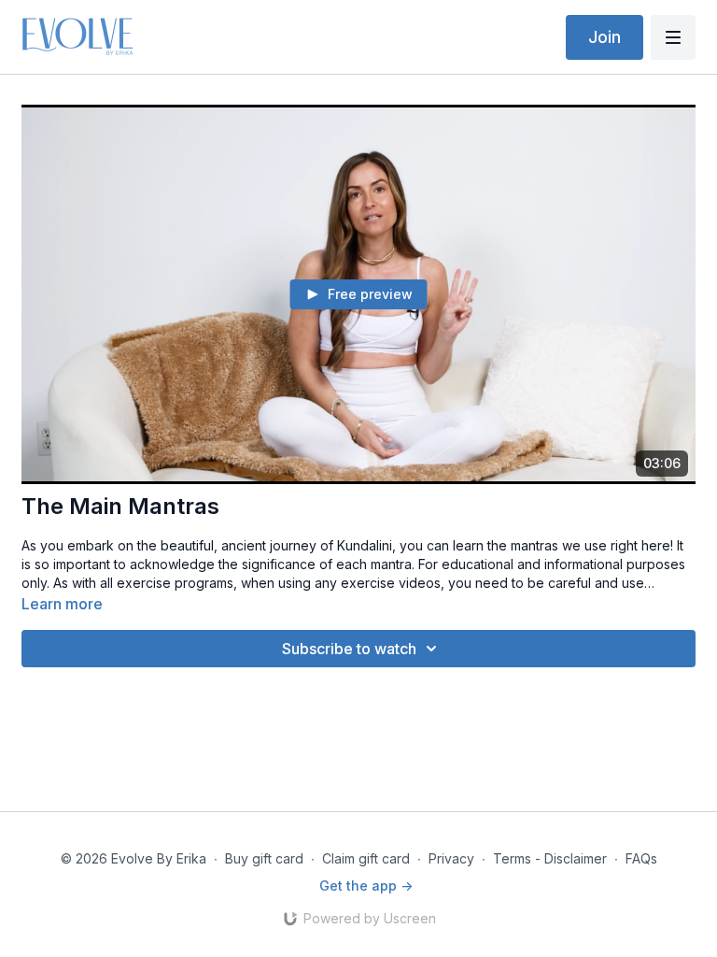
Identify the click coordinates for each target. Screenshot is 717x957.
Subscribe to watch (349, 648)
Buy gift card (264, 858)
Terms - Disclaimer (550, 858)
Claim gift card (366, 858)
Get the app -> (366, 885)
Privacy (451, 858)
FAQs (641, 858)
